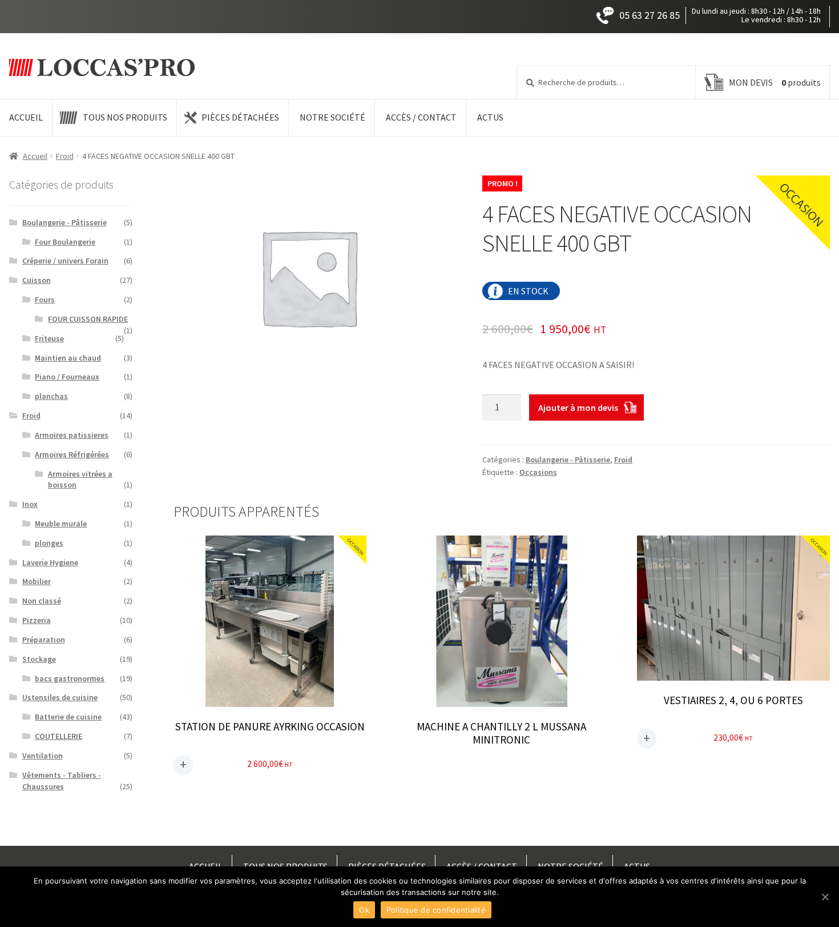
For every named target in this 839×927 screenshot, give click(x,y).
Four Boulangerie (65, 242)
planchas (51, 396)
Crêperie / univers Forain (65, 260)
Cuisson (36, 280)
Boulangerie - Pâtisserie (568, 459)
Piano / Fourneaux (67, 376)
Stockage (39, 659)
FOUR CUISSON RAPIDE (88, 319)
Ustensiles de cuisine (60, 697)
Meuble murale (61, 523)
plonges (49, 543)
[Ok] (824, 896)
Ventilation (42, 755)
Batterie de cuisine (68, 717)
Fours (45, 299)
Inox (30, 504)
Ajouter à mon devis (578, 407)
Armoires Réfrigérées (72, 454)
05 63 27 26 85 (649, 15)
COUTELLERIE (58, 736)
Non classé (41, 601)
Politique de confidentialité (436, 909)
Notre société (332, 117)
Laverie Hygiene (50, 562)
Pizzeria (36, 620)
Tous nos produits (125, 117)
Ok (364, 909)
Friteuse (49, 338)
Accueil (26, 117)
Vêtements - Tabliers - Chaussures (61, 781)
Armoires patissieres (71, 435)
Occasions (538, 472)
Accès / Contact (421, 117)
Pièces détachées (240, 117)
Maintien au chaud (68, 358)
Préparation (43, 639)
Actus (490, 117)
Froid (65, 156)
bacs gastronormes (69, 678)
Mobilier (36, 581)
